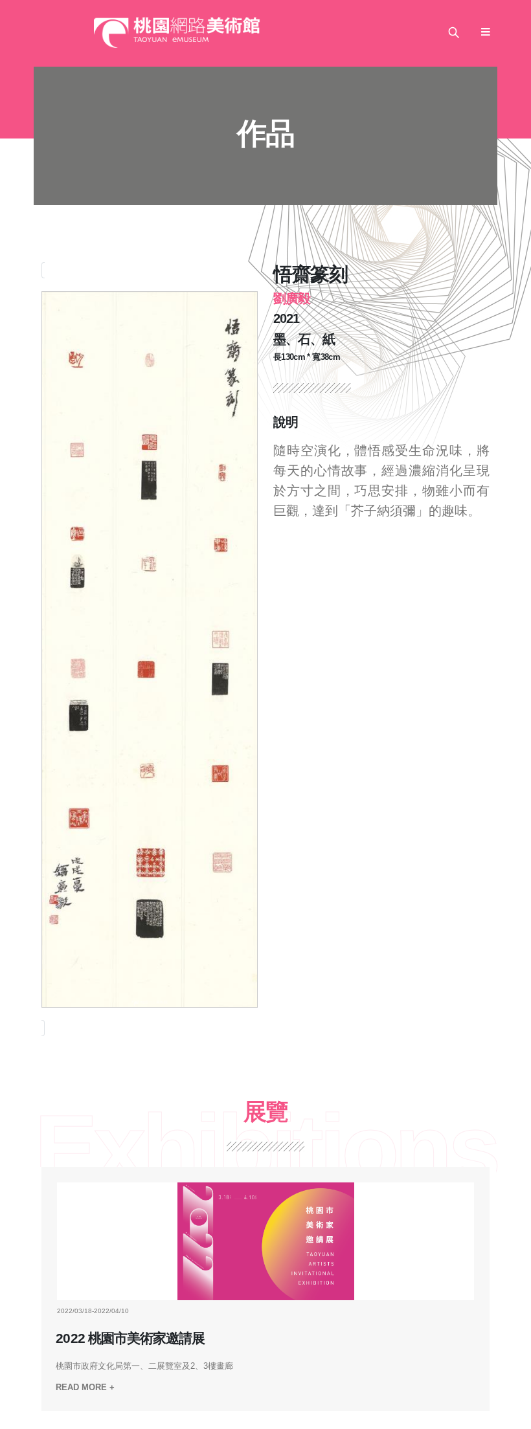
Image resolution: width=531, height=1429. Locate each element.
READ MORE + (85, 1387)
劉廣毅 (291, 298)
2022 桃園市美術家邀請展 (130, 1338)
